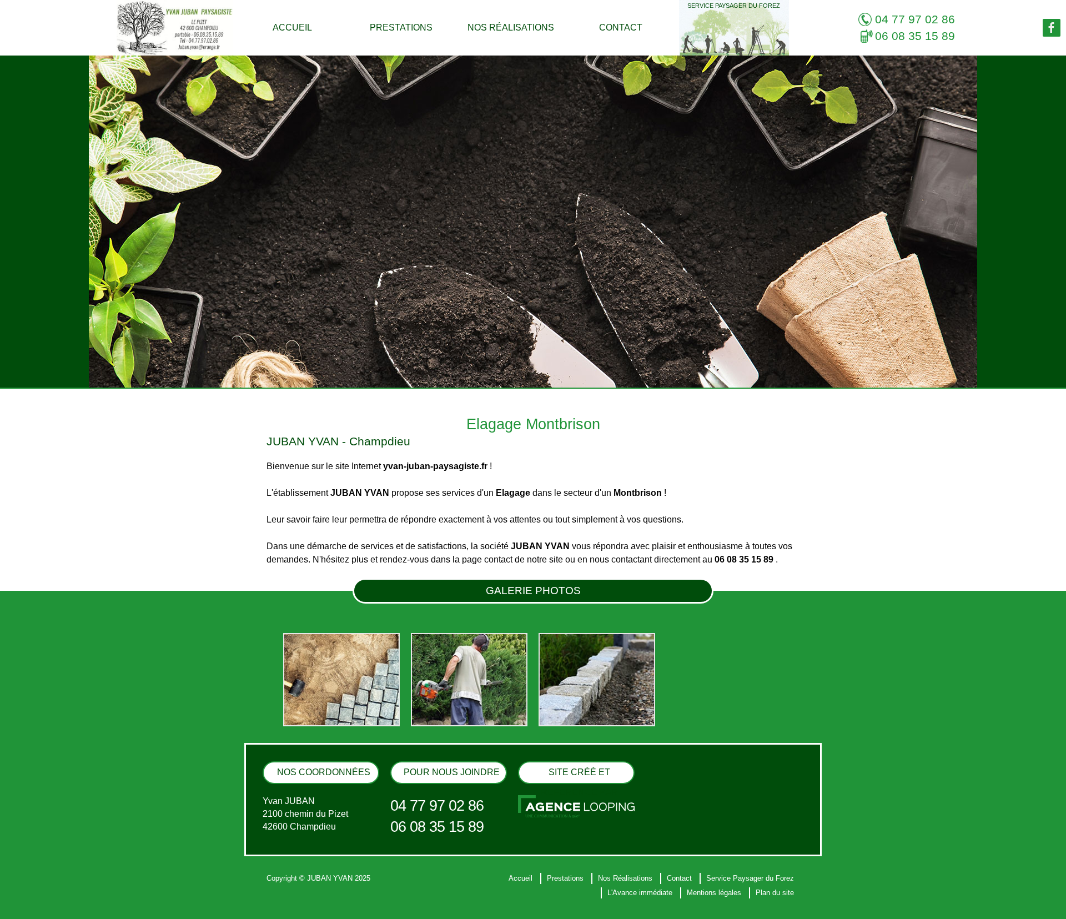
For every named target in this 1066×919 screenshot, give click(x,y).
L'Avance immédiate (639, 892)
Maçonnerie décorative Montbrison (333, 909)
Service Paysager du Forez (733, 5)
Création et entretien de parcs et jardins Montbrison (354, 909)
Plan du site (775, 892)
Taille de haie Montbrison (321, 909)
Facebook (1051, 28)
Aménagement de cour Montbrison (333, 909)
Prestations (401, 27)
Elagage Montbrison (314, 909)
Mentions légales (714, 892)
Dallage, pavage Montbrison (325, 909)
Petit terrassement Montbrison (327, 909)
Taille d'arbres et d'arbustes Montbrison (339, 909)
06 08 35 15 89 (915, 36)
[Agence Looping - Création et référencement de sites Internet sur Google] (576, 806)
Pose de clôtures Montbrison (325, 909)
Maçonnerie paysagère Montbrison (333, 909)
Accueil (292, 27)
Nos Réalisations (510, 27)
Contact (620, 27)
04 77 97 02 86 (915, 19)
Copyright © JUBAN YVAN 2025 (318, 878)
